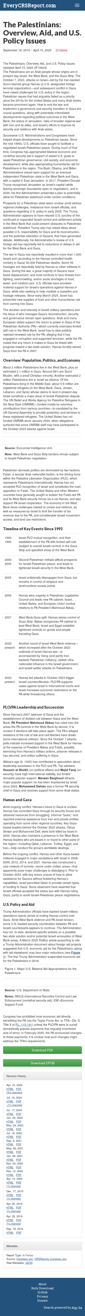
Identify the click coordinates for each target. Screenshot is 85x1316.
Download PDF (42, 1050)
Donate (42, 1300)
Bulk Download (42, 1288)
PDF (18, 1089)
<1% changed (14, 1105)
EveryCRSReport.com (29, 5)
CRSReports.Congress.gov (50, 1259)
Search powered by (58, 1307)
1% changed (13, 1186)
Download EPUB (42, 1063)
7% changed (13, 1223)
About (42, 1284)
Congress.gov (25, 1259)
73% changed (14, 1092)
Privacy (42, 1296)
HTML (10, 1089)
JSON (28, 1263)
